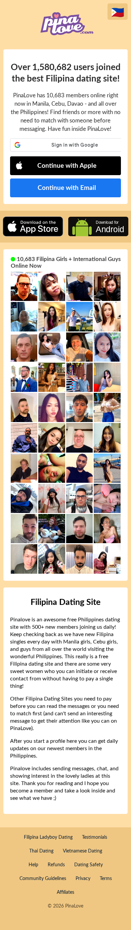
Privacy (83, 878)
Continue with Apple (66, 166)
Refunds (56, 865)
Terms (106, 878)
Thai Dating (41, 851)
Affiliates (65, 892)
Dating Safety (88, 865)
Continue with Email (67, 188)
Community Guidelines (42, 878)
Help (33, 865)
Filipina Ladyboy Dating (48, 837)
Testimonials (94, 837)
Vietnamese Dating (82, 851)
